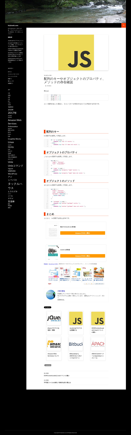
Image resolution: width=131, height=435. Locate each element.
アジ (10, 176)
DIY (9, 71)
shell (9, 153)
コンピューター (48, 75)
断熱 (9, 204)
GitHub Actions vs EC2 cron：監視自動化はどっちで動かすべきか (15, 60)
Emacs (9, 134)
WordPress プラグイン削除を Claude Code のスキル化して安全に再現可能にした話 (15, 54)
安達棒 (11, 201)
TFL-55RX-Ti (11, 155)
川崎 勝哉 (48, 86)
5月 (9, 99)
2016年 (11, 110)
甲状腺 (10, 205)
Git (9, 136)
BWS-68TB (11, 130)
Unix (10, 161)
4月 (9, 97)
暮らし (9, 81)
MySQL (11, 147)
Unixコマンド (15, 165)
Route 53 (10, 151)
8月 (9, 101)
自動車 (9, 83)
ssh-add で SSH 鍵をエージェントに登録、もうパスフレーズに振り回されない (15, 44)
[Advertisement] (76, 117)
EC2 (9, 132)
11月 (9, 103)
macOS (9, 145)
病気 (9, 207)
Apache (10, 128)
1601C (10, 107)
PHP (9, 149)
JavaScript (48, 365)
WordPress (12, 174)
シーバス (12, 179)
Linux (11, 142)
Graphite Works (14, 139)
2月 (9, 95)
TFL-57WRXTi (12, 157)
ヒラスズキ (13, 191)
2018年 (10, 115)
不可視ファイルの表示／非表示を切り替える (57, 381)
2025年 (10, 117)
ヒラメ (9, 193)
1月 (9, 93)
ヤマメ (10, 198)
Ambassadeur (13, 126)
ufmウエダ (10, 159)
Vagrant (10, 168)
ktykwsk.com (13, 25)
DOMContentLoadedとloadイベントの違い (57, 374)
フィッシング (11, 76)
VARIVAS (11, 171)
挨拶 (9, 78)
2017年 (12, 112)
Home (46, 264)
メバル (10, 196)
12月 (9, 104)
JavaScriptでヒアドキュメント (15, 40)
